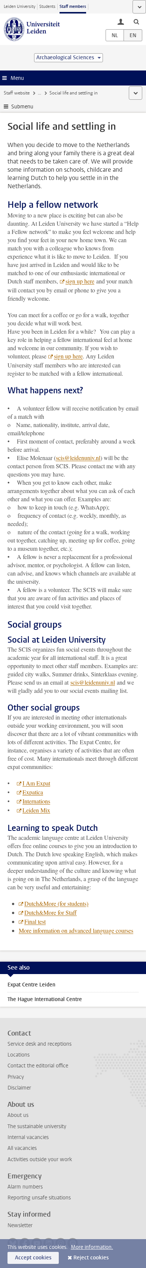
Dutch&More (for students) (56, 903)
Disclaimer (19, 1087)
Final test (35, 921)
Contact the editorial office (37, 1065)
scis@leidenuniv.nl (78, 458)
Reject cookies (91, 1257)
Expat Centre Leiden (31, 984)
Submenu (22, 106)
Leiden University (19, 6)
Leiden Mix (36, 810)
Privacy (15, 1077)
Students (47, 6)
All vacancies (22, 1148)
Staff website (17, 93)
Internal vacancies (28, 1137)
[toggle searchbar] (136, 21)
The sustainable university (36, 1126)
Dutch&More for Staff (50, 912)
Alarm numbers (25, 1186)
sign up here (80, 281)
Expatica (32, 792)
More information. (92, 1247)
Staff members (73, 6)
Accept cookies (33, 1257)
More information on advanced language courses (76, 930)
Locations (18, 1054)
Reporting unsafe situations (39, 1197)
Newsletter (20, 1225)
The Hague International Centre (44, 999)
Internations (36, 801)
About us (17, 1115)
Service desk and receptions (39, 1044)
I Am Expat (36, 783)
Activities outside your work (39, 1159)
